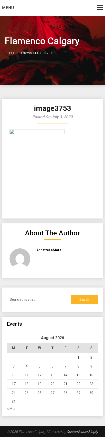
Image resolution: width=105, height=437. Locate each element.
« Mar (11, 409)
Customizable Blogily (82, 432)
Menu (8, 7)
